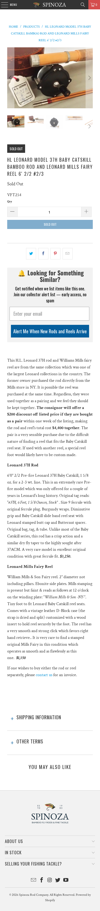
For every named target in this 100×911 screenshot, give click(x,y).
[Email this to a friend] (68, 253)
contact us (44, 675)
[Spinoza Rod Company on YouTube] (66, 880)
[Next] (89, 77)
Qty (9, 202)
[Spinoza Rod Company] (50, 4)
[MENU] (2, 4)
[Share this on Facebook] (43, 253)
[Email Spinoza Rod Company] (33, 880)
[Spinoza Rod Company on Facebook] (41, 880)
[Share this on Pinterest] (55, 253)
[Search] (82, 4)
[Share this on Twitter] (31, 253)
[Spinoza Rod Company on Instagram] (49, 880)
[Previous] (10, 77)
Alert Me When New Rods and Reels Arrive (50, 331)
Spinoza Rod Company (33, 895)
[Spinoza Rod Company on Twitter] (57, 880)
